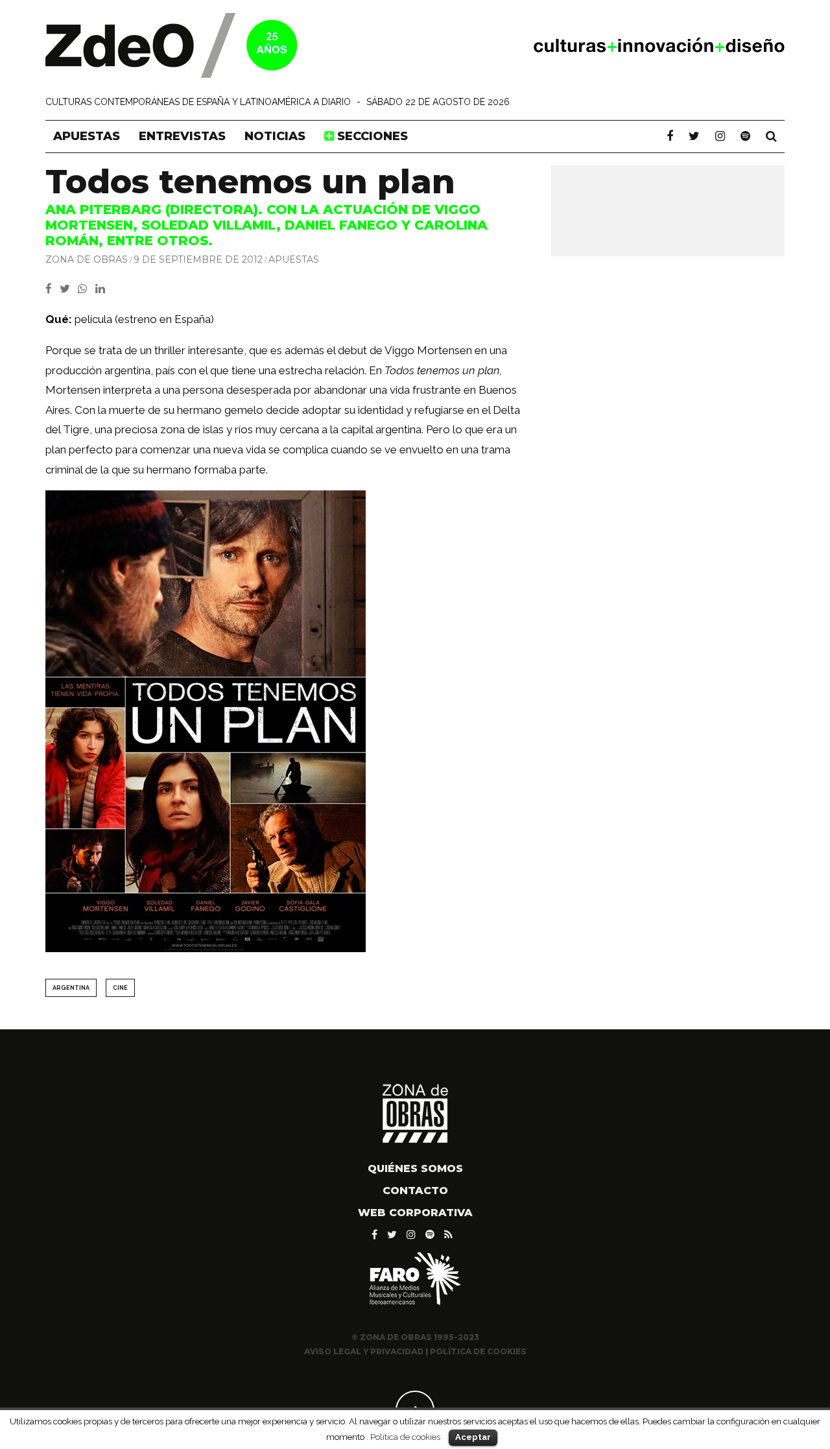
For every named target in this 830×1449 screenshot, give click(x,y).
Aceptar (473, 1437)
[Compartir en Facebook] (52, 288)
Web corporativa (415, 1212)
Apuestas (86, 136)
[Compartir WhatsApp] (85, 288)
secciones (371, 136)
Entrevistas (182, 136)
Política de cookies (405, 1436)
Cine (120, 988)
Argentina (71, 988)
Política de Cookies (478, 1351)
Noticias (274, 136)
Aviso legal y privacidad (363, 1351)
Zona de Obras (86, 259)
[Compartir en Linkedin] (102, 288)
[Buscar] (771, 136)
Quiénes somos (415, 1168)
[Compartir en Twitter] (69, 288)
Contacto (415, 1190)
